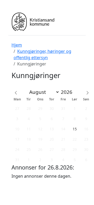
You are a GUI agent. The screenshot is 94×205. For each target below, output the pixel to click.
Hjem (16, 45)
